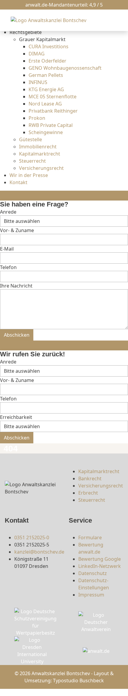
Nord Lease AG (45, 103)
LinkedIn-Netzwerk (99, 566)
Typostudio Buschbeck (78, 680)
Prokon (37, 118)
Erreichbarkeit (16, 417)
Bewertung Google (99, 559)
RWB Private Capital (51, 125)
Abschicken (16, 335)
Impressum (91, 594)
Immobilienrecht (38, 146)
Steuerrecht (32, 161)
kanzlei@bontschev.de (39, 552)
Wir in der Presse (29, 175)
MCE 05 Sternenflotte (53, 96)
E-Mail (7, 249)
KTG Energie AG (46, 89)
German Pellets (46, 75)
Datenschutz (92, 573)
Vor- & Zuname (17, 230)
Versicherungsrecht (41, 168)
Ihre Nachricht (16, 285)
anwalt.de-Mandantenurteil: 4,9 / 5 (64, 4)
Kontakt (18, 182)
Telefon (8, 267)
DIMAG (37, 53)
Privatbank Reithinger (53, 111)
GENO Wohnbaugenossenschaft (65, 68)
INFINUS (38, 82)
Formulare (90, 537)
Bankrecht (90, 478)
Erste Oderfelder (47, 61)
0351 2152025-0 (31, 537)
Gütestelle (30, 139)
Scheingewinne (46, 132)
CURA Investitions (48, 46)
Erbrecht (88, 493)
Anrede (8, 212)
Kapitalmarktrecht (39, 153)
